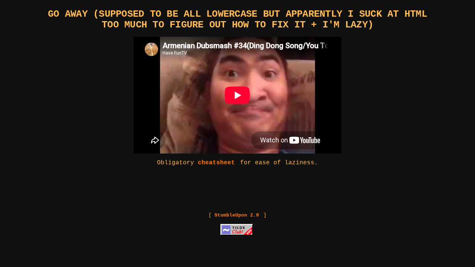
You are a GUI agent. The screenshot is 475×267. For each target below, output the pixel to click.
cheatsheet (216, 162)
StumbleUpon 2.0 (236, 215)
